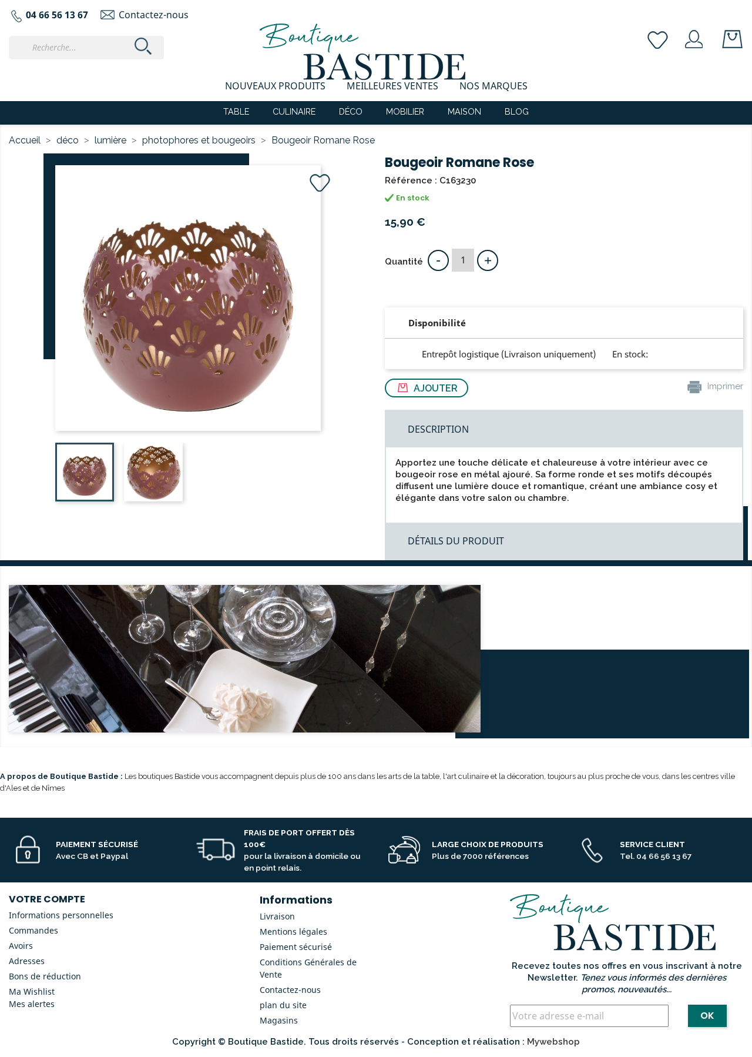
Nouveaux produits (275, 85)
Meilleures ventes (392, 85)
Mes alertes (32, 1003)
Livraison (277, 916)
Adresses (27, 960)
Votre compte (47, 899)
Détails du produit (456, 540)
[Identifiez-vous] (694, 38)
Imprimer (724, 386)
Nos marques (493, 85)
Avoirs (21, 945)
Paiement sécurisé (296, 946)
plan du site (283, 1005)
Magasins (279, 1020)
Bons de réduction (45, 976)
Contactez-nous (154, 14)
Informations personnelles (61, 915)
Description (438, 429)
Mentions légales (293, 931)
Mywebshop (553, 1041)
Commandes (33, 930)
